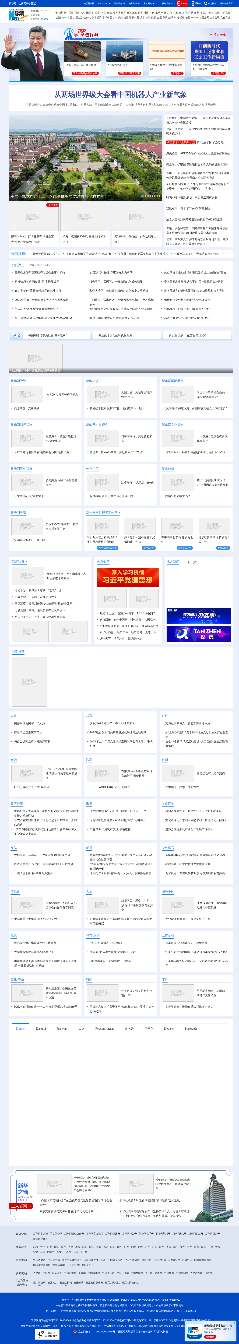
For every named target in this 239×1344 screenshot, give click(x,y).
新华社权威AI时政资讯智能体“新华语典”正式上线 (150, 1200)
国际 (88, 12)
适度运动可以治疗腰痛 (211, 773)
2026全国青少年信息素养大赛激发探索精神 (42, 299)
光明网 (158, 1273)
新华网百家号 (212, 1233)
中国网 (46, 1273)
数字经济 (96, 17)
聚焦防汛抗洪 (150, 625)
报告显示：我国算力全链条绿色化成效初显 (116, 281)
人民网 (37, 1273)
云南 (189, 1246)
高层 (71, 12)
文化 (169, 12)
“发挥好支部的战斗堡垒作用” (81, 65)
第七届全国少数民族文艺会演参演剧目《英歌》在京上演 (61, 993)
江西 (112, 1246)
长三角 (83, 1252)
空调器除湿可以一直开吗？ (31, 540)
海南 (161, 1246)
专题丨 (170, 173)
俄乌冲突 (119, 638)
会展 (159, 17)
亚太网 (205, 17)
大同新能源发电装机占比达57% (33, 951)
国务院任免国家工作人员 (29, 723)
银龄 (126, 17)
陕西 (203, 1246)
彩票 (165, 17)
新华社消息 (107, 632)
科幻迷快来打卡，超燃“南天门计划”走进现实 (193, 811)
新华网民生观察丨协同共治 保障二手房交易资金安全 (137, 905)
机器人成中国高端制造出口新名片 (102, 104)
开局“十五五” (107, 613)
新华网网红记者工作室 (102, 512)
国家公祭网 (174, 1260)
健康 (181, 12)
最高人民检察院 (130, 1282)
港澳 (106, 12)
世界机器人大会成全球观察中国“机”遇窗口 (52, 104)
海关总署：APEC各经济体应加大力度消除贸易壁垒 (198, 153)
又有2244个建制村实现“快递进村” (110, 829)
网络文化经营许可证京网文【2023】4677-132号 (47, 1326)
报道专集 (219, 34)
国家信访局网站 (41, 1265)
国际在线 (57, 1273)
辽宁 (63, 1246)
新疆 (42, 1252)
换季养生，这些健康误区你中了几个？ (190, 188)
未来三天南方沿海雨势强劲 (198, 177)
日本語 (129, 1028)
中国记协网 (160, 1260)
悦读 (182, 17)
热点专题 (103, 561)
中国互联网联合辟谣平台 (138, 1260)
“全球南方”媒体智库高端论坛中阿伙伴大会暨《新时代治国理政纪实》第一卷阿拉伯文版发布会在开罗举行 (92, 1184)
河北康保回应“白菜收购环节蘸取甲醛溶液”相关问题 (121, 308)
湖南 (140, 1246)
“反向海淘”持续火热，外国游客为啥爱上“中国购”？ (196, 408)
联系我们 (74, 1311)
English (20, 1028)
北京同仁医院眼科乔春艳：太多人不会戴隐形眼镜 (120, 873)
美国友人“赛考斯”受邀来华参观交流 (36, 308)
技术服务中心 (128, 1311)
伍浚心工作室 (184, 548)
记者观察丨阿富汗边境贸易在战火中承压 (40, 610)
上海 (77, 1246)
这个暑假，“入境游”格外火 (137, 482)
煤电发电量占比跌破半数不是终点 (35, 942)
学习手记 (177, 73)
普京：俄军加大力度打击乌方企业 (187, 239)
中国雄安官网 (115, 1260)
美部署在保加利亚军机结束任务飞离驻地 (143, 253)
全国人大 (52, 1282)
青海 (217, 1246)
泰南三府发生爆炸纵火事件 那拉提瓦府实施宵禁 (194, 281)
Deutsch (169, 1028)
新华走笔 (136, 632)
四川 (175, 1246)
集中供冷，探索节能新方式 (182, 787)
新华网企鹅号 (40, 1239)
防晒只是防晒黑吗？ (178, 496)
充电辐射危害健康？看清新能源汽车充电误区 (118, 820)
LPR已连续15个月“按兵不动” (32, 787)
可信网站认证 (160, 1331)
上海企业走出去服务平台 (80, 1265)
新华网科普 (18, 512)
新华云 (140, 1311)
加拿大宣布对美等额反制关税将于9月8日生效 (194, 219)
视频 (199, 12)
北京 (35, 1246)
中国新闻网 (182, 1273)
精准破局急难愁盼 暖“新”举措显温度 (37, 281)
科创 (151, 12)
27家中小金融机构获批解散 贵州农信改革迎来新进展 (61, 773)
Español (41, 1028)
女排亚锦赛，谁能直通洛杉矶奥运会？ (189, 1006)
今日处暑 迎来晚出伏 (179, 184)
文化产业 (225, 17)
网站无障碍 (167, 3)
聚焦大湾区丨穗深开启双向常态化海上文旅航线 (118, 290)
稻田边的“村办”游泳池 (210, 142)
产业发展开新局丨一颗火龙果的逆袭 (187, 918)
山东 (119, 1246)
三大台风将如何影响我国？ (191, 173)
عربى (81, 1028)
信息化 (87, 17)
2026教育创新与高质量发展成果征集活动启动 (118, 732)
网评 (100, 12)
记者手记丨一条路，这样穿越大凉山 (37, 596)
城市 (142, 17)
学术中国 (107, 17)
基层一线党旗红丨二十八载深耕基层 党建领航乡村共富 (57, 196)
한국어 (149, 1028)
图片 (205, 12)
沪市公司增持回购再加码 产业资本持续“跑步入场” (196, 951)
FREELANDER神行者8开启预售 (110, 787)
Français (62, 1028)
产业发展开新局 (109, 625)
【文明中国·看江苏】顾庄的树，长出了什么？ (118, 811)
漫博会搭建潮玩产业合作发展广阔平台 (189, 829)
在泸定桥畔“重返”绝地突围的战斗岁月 (38, 290)
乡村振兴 (118, 17)
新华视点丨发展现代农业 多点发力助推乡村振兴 (195, 873)
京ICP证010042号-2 (127, 1326)
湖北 (133, 1246)
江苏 (84, 1246)
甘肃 (210, 1246)
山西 (56, 1246)
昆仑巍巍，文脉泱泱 (26, 408)
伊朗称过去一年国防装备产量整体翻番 (198, 228)
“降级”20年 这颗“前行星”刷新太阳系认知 (114, 318)
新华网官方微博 (94, 1233)
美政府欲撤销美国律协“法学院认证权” (89, 253)
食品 (69, 17)
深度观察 (18, 561)
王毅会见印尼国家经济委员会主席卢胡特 (40, 272)
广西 (154, 1246)
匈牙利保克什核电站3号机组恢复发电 (187, 299)
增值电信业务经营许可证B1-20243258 (93, 1320)
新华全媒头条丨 (56, 573)
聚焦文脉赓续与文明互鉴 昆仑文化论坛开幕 (66, 1211)
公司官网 (35, 15)
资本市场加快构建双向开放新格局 (186, 942)
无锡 (75, 1252)
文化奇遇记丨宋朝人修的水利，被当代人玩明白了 (196, 820)
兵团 (68, 1252)
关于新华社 (89, 3)
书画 (175, 12)
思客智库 (121, 12)
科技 (146, 12)
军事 (187, 12)
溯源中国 (134, 17)
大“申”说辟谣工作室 (108, 548)
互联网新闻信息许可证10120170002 (51, 1320)
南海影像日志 (130, 625)
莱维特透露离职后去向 (47, 253)
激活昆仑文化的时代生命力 (115, 335)
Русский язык (104, 1028)
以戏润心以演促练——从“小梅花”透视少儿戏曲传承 (46, 1006)
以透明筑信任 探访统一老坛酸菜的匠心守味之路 (44, 864)
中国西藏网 (137, 1273)
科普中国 (187, 1260)
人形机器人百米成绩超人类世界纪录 (193, 104)
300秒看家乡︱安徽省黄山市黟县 (110, 961)
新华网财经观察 (21, 424)
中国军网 (169, 1273)
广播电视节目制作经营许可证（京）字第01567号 (141, 1320)
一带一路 (196, 17)
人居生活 (78, 17)
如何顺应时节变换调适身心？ (211, 184)
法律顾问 (105, 1311)
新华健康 (168, 468)
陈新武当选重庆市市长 (28, 732)
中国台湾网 (123, 1273)
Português (191, 1028)
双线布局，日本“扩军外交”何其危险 (188, 208)
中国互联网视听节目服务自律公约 (134, 1331)
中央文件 (225, 12)
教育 (140, 12)
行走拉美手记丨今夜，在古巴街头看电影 (40, 616)
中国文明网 (54, 1260)
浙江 (91, 1246)
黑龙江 (60, 1252)
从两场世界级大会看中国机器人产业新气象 (120, 94)
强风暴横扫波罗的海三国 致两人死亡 (187, 308)
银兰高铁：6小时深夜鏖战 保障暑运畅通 (35, 370)
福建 (105, 1246)
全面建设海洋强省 (118, 65)
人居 (89, 891)
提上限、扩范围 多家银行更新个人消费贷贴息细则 (197, 164)
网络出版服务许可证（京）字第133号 (95, 1326)
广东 (147, 1246)
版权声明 (95, 1311)
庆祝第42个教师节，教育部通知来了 (112, 723)
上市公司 (215, 17)
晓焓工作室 (223, 548)
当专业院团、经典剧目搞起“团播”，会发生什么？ (195, 452)
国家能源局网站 (202, 1260)
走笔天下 (150, 632)
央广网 (149, 1273)
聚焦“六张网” (126, 613)
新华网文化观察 (173, 424)
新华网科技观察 (97, 424)
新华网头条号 (195, 1233)
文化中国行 (121, 619)
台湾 (112, 12)
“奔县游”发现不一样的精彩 (62, 394)
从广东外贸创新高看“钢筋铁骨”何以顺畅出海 (41, 452)
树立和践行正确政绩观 (181, 142)
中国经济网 (108, 1273)
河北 (49, 1246)
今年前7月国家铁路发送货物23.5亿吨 (113, 951)
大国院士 (150, 619)
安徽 (98, 1246)
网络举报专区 (226, 3)
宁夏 (35, 1252)
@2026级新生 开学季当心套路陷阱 (111, 496)
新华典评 (122, 632)
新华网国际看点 (173, 380)
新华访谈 (92, 380)
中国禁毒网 (58, 1265)
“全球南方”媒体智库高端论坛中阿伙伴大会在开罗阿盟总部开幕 (174, 1183)
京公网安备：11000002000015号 (97, 1331)
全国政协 (79, 1282)
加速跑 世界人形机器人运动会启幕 (146, 104)
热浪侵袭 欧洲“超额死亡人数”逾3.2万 (187, 318)
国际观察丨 (22, 603)
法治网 (208, 1273)
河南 (126, 1246)
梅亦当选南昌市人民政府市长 (32, 741)
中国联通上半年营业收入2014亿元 (35, 918)
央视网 (82, 1273)
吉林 (70, 1246)
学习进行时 (61, 12)
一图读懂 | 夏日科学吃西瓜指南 (33, 873)
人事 (82, 12)
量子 (157, 12)
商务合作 (116, 1311)
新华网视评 (18, 380)
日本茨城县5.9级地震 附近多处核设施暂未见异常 (194, 290)
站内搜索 (212, 3)
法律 (217, 12)
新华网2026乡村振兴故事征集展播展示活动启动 (195, 855)
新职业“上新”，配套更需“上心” (187, 335)
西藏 (196, 1246)
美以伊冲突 (135, 638)
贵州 (182, 1246)
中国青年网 (94, 1273)
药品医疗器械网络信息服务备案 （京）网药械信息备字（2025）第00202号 (180, 1326)
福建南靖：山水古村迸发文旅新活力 (187, 864)
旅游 (148, 17)
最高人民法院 (112, 1282)
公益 (187, 17)
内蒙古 (51, 1252)
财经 (94, 12)
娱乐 (170, 17)
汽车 (64, 17)
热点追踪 (92, 468)
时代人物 (136, 619)
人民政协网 (196, 1273)
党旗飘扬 (105, 619)
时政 (77, 12)
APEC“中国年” (146, 613)
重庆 (168, 1246)
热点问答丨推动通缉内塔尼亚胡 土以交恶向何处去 (195, 272)
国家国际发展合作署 (95, 1260)
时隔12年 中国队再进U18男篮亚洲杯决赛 (191, 197)
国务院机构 (65, 1282)
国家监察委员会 (94, 1282)
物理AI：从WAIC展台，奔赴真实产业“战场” (116, 452)
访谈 (193, 12)
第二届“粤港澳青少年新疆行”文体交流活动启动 (43, 318)
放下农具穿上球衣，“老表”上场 (42, 590)
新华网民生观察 (21, 468)
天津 (42, 1246)
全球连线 (132, 12)
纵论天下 (105, 638)
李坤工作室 (148, 548)
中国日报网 (70, 1273)
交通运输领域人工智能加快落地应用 (187, 723)
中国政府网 (39, 1260)
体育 (163, 12)
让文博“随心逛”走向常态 (29, 496)
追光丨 (19, 590)
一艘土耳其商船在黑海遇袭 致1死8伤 (197, 253)
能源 (153, 17)
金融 (58, 17)
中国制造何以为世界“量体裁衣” (47, 335)
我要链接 (84, 1311)
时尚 (176, 17)
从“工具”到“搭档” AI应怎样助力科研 (111, 272)
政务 (211, 12)
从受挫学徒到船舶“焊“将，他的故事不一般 (116, 408)
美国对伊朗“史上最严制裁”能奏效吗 (50, 603)
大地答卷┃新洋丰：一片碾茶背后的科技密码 (42, 855)
